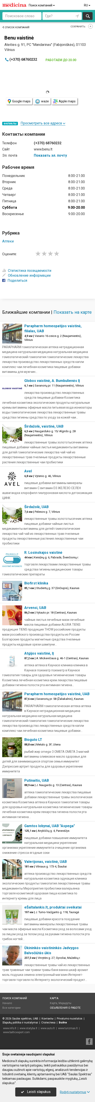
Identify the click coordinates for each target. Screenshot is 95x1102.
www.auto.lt (48, 1028)
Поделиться (17, 280)
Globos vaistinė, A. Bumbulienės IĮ (52, 381)
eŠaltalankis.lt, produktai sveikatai (53, 907)
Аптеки (8, 241)
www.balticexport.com (16, 1032)
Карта (54, 998)
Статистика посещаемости (29, 270)
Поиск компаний (41, 5)
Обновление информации (29, 275)
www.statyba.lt (28, 1028)
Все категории (11, 1007)
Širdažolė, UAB (36, 507)
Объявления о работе (65, 1007)
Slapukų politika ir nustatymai (20, 1022)
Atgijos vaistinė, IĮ (39, 653)
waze (45, 101)
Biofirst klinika (36, 583)
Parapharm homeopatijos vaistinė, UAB (56, 694)
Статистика (48, 1022)
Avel (28, 471)
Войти (63, 1022)
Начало (7, 1003)
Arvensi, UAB (35, 608)
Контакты (47, 1018)
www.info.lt (9, 1028)
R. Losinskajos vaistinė (43, 552)
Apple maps (67, 101)
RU (86, 5)
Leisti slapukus (38, 1092)
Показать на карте (72, 312)
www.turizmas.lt (68, 1028)
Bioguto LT (33, 740)
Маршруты (65, 1003)
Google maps (21, 101)
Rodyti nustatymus (73, 1092)
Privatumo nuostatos (69, 1018)
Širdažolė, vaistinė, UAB (43, 426)
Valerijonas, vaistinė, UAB (45, 862)
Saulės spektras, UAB (25, 1018)
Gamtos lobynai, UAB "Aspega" (49, 826)
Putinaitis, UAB (36, 780)
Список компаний (17, 27)
